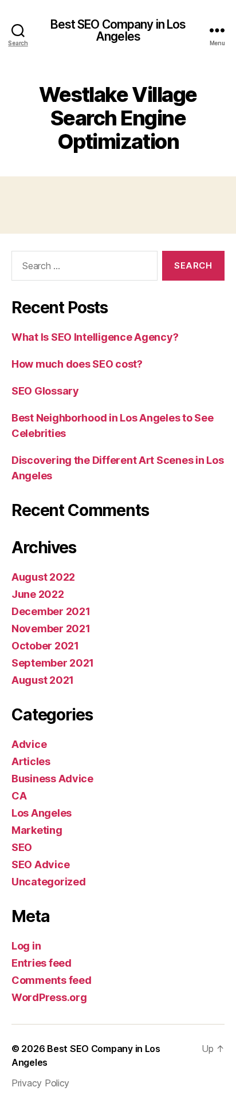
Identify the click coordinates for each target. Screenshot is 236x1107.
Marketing (36, 830)
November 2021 (51, 629)
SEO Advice (40, 864)
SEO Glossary (45, 391)
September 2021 (52, 663)
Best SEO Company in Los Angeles (118, 30)
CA (18, 796)
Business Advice (52, 779)
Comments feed (51, 980)
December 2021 (51, 611)
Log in (26, 946)
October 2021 (45, 646)
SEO (21, 847)
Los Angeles (41, 813)
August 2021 (42, 680)
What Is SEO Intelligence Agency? (94, 337)
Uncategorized (48, 882)
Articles (30, 761)
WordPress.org (49, 997)
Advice (28, 744)
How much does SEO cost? (77, 364)
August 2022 (43, 577)
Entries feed (41, 963)
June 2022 (37, 594)
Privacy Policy (40, 1083)
